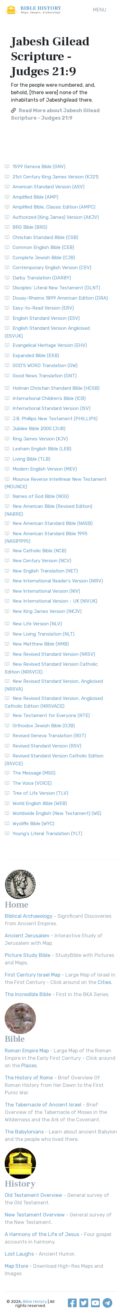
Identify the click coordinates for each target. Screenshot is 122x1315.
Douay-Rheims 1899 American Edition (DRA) (60, 298)
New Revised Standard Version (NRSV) (54, 654)
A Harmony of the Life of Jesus (42, 1234)
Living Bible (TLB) (31, 459)
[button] (99, 10)
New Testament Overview (35, 1215)
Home (16, 904)
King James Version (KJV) (40, 439)
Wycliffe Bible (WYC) (33, 823)
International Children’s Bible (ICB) (49, 398)
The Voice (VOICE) (32, 783)
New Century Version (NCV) (42, 560)
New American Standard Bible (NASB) (53, 523)
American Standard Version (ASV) (48, 187)
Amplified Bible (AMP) (35, 197)
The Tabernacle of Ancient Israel (43, 1105)
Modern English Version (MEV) (45, 469)
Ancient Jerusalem (27, 936)
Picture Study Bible (27, 955)
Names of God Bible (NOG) (41, 496)
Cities (104, 982)
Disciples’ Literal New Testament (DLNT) (56, 288)
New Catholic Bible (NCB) (39, 551)
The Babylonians (24, 1132)
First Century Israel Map (32, 975)
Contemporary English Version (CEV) (52, 267)
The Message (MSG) (34, 773)
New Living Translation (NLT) (43, 634)
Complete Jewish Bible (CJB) (44, 257)
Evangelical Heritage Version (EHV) (50, 345)
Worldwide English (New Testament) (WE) (57, 813)
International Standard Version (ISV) (51, 408)
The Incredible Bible (28, 994)
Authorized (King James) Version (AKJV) (56, 217)
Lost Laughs (19, 1254)
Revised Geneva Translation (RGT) (49, 735)
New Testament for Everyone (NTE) (51, 715)
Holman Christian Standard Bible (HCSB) (56, 388)
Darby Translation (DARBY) (42, 278)
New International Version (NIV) (46, 591)
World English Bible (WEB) (40, 803)
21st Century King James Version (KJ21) (56, 177)
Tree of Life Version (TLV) (40, 793)
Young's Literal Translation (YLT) (47, 833)
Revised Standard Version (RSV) (47, 746)
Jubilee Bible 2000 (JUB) (39, 428)
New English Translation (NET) (45, 571)
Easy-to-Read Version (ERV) (43, 308)
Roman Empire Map (27, 1051)
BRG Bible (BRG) (30, 227)
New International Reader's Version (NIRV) (58, 581)
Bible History (35, 1301)
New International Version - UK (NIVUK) (55, 601)
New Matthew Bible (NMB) (41, 644)
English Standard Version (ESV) (46, 318)
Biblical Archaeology (29, 916)
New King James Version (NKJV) (47, 611)
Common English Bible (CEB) (43, 247)
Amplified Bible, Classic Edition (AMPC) (54, 207)
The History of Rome (29, 1078)
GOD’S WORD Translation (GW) (45, 365)
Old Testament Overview (33, 1195)
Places (29, 1066)
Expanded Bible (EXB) (36, 355)
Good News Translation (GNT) (45, 376)
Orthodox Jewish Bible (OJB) (44, 726)
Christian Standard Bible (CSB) (45, 237)
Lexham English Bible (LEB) (42, 449)
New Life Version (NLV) (37, 624)
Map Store (16, 1266)
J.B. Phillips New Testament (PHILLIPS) (55, 418)
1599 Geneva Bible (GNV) (39, 166)
